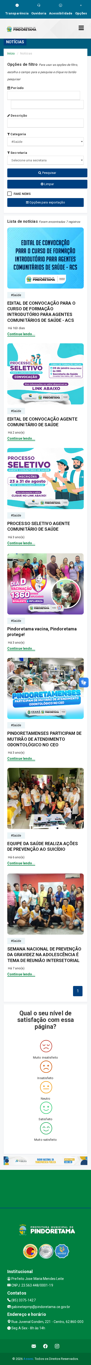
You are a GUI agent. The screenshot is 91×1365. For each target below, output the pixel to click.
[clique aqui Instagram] (57, 1346)
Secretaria (18, 153)
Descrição (18, 115)
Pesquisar (48, 173)
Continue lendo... (21, 334)
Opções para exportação (47, 202)
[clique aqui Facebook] (45, 1346)
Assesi (28, 1359)
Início (11, 53)
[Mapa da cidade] (45, 1188)
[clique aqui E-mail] (34, 1346)
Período (17, 88)
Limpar (48, 184)
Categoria (18, 134)
